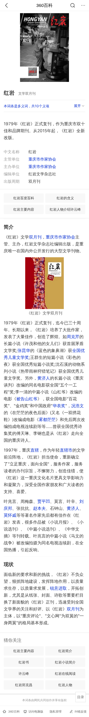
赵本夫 (39, 508)
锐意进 (58, 588)
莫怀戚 (10, 515)
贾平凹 (43, 501)
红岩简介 (65, 651)
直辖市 (66, 450)
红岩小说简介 (65, 662)
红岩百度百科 (23, 198)
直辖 (34, 450)
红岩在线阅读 (65, 673)
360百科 (44, 5)
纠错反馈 (81, 711)
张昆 (24, 350)
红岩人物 (65, 685)
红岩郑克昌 (23, 685)
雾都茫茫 (47, 419)
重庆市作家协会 (42, 159)
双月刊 (35, 237)
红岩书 (24, 662)
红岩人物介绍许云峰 (65, 209)
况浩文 (77, 405)
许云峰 (24, 673)
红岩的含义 (65, 198)
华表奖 (59, 405)
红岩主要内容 (23, 209)
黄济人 (43, 378)
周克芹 (73, 336)
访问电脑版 (35, 711)
